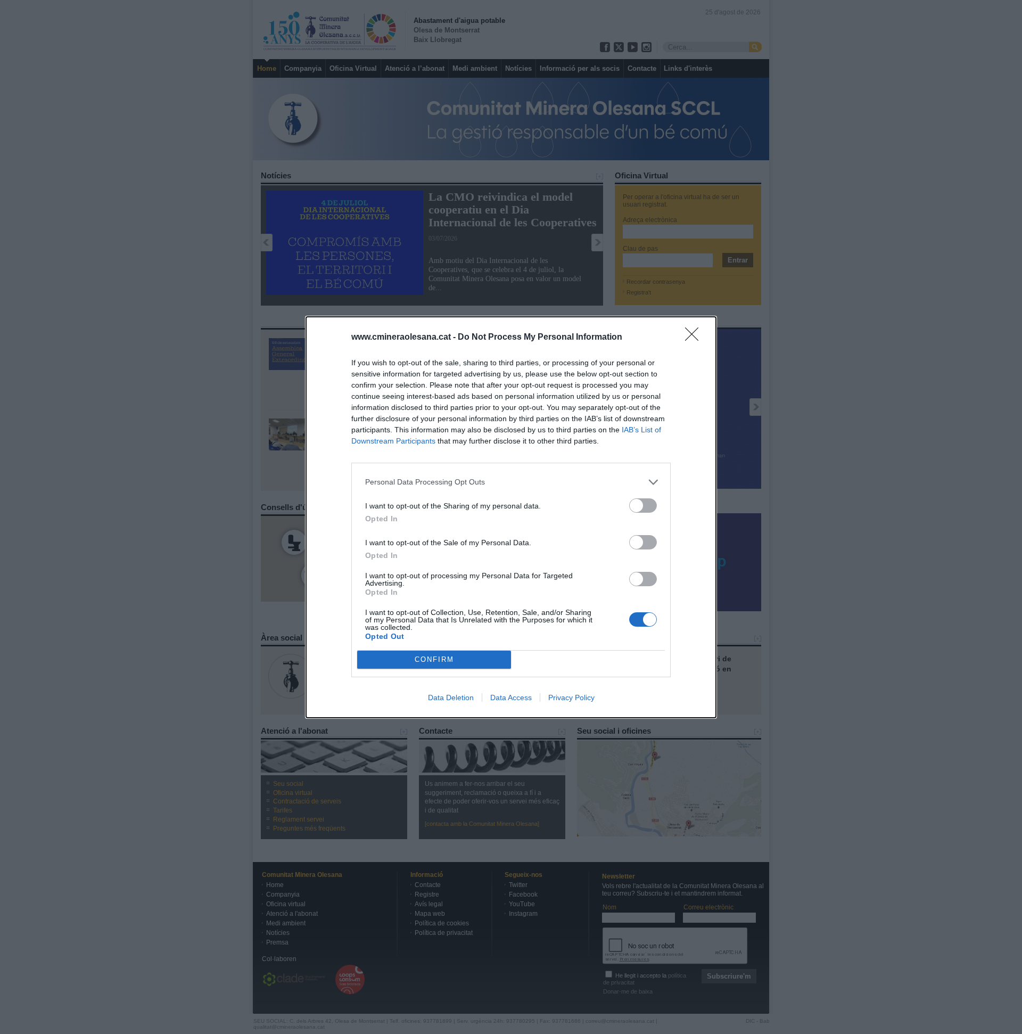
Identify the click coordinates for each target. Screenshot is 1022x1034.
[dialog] (511, 517)
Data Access (511, 697)
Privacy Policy (571, 697)
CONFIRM (434, 659)
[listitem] (511, 482)
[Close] (695, 337)
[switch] (643, 505)
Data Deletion (451, 697)
